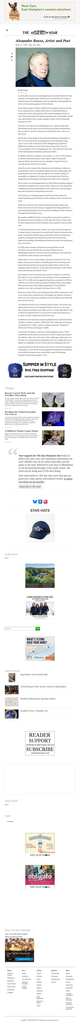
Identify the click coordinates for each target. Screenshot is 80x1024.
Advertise (69, 976)
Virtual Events (24, 987)
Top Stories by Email (70, 1008)
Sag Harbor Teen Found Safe (34, 674)
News (9, 970)
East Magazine (40, 997)
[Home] (40, 32)
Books (24, 973)
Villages (10, 992)
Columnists (55, 973)
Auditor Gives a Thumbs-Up (34, 710)
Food (38, 979)
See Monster (26, 979)
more (6, 558)
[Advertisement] (40, 910)
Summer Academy (69, 1003)
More (68, 970)
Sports (39, 994)
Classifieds (70, 979)
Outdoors (40, 991)
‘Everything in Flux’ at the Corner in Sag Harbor (43, 686)
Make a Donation (69, 999)
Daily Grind (11, 987)
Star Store (69, 985)
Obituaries (10, 978)
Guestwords (55, 979)
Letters (53, 982)
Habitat (39, 982)
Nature (39, 988)
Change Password (69, 994)
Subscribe (69, 988)
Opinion (54, 970)
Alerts (68, 991)
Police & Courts (10, 974)
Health (39, 985)
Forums (10, 821)
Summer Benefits (25, 983)
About (68, 973)
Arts (23, 970)
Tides (38, 1006)
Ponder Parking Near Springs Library (38, 698)
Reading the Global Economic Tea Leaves (20, 413)
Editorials (54, 976)
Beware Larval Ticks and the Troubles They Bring (20, 394)
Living (39, 970)
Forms (68, 982)
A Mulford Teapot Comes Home (21, 431)
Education (10, 989)
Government (11, 984)
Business (10, 981)
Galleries (25, 976)
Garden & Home (40, 1002)
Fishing (39, 976)
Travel (39, 973)
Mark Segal (24, 90)
